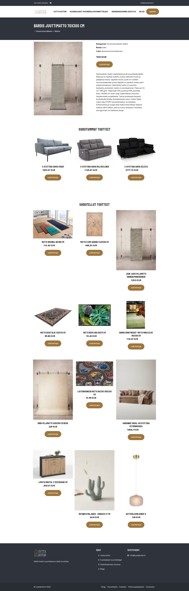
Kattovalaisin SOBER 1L (136, 513)
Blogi (142, 11)
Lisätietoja (104, 64)
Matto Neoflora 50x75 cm (94, 332)
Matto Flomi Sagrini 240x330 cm (94, 242)
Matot (57, 31)
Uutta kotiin (60, 11)
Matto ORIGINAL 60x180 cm (53, 242)
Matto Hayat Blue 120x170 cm (53, 332)
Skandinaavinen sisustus (124, 11)
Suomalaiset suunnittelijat (111, 560)
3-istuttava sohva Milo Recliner (94, 166)
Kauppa (152, 11)
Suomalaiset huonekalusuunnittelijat (89, 11)
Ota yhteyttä (112, 587)
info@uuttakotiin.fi (147, 3)
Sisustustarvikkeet (44, 31)
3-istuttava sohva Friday (53, 166)
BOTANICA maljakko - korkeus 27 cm (94, 513)
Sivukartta (150, 587)
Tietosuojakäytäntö (136, 587)
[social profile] (50, 3)
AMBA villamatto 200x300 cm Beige (53, 423)
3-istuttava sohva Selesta (136, 166)
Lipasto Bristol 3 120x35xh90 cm (53, 482)
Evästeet (122, 587)
